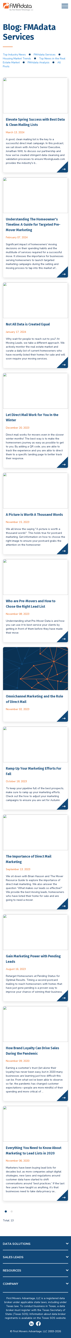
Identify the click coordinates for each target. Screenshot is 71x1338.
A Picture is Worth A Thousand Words (34, 515)
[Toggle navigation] (64, 7)
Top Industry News (14, 54)
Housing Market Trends (17, 58)
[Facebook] (39, 1324)
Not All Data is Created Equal (28, 324)
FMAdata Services (44, 54)
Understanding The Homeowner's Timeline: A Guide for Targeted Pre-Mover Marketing (33, 224)
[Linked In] (32, 1324)
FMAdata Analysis (38, 62)
